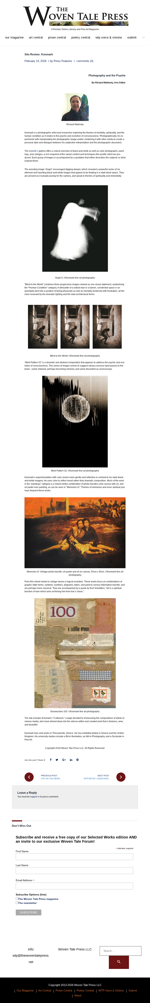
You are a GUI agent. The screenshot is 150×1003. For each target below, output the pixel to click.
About (77, 995)
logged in (35, 796)
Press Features (63, 60)
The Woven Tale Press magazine (38, 898)
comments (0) (84, 60)
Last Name (22, 865)
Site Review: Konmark (39, 54)
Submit (131, 37)
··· (143, 37)
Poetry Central (80, 37)
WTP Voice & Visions (108, 37)
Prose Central (57, 37)
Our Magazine (14, 37)
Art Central (36, 37)
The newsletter (27, 902)
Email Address (25, 880)
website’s (33, 151)
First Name (22, 851)
